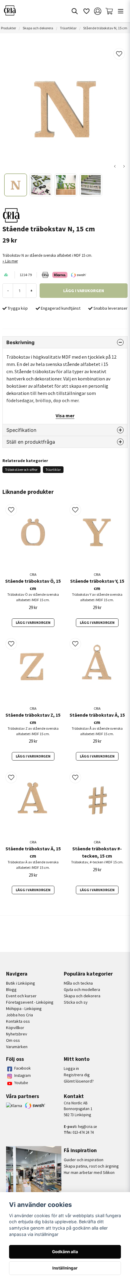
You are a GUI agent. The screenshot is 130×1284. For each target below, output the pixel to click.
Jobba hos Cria (19, 1015)
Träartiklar (68, 28)
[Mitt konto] (97, 11)
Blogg (11, 989)
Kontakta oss (18, 1021)
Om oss (13, 1040)
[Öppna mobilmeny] (120, 11)
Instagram (22, 1075)
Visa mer (65, 415)
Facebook (22, 1068)
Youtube (21, 1082)
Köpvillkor (15, 1027)
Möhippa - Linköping (24, 1008)
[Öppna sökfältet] (74, 11)
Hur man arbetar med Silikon (89, 1172)
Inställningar (65, 1268)
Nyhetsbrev (16, 1034)
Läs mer (11, 261)
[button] (119, 53)
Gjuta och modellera (82, 989)
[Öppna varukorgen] (109, 11)
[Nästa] (124, 166)
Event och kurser (21, 996)
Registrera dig (77, 1074)
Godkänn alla (65, 1251)
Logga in (71, 1068)
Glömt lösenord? (79, 1081)
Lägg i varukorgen (33, 622)
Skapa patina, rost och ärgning (91, 1166)
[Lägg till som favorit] (86, 11)
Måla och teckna (78, 983)
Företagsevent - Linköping (30, 1002)
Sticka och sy (76, 1002)
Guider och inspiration (83, 1159)
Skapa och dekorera (38, 28)
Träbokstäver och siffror (21, 470)
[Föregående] (115, 166)
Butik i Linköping (20, 983)
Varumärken (17, 1046)
